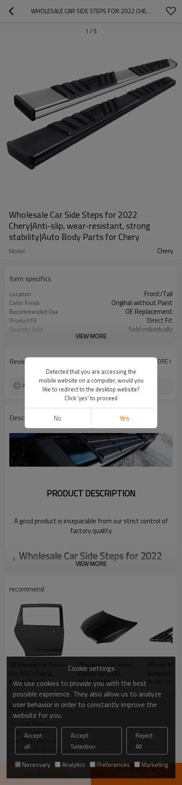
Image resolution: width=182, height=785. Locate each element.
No (57, 418)
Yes (124, 418)
